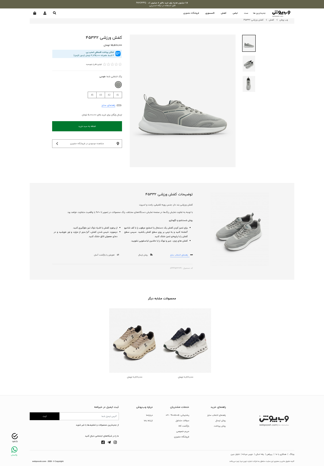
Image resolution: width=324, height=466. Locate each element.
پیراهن (269, 454)
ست (246, 13)
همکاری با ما (280, 454)
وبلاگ (291, 454)
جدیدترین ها (259, 13)
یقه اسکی (259, 454)
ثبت (45, 416)
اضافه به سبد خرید (87, 126)
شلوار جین (235, 454)
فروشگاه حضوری (191, 13)
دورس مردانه (247, 454)
